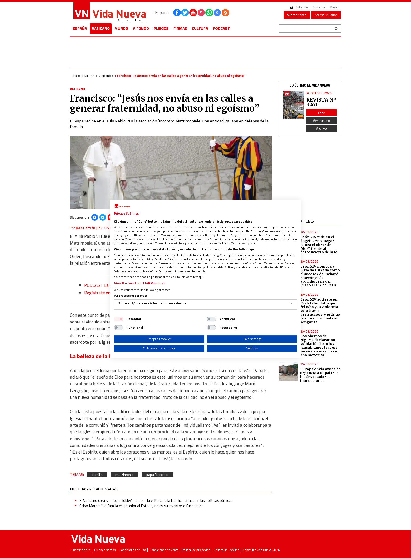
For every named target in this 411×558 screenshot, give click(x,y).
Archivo (321, 128)
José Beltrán (85, 228)
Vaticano (101, 28)
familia (97, 474)
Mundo (121, 28)
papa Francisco (157, 474)
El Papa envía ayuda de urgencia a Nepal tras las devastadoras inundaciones (320, 375)
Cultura (200, 28)
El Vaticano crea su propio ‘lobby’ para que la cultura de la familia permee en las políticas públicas (156, 500)
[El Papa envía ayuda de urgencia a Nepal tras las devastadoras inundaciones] (288, 371)
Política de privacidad (196, 550)
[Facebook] (94, 217)
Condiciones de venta (164, 550)
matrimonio (124, 474)
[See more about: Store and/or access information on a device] (291, 303)
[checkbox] (118, 319)
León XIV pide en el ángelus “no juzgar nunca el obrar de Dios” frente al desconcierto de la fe (318, 244)
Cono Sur (319, 7)
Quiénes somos (105, 550)
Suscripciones (296, 14)
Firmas (180, 28)
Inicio (76, 75)
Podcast (221, 28)
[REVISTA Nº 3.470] (293, 105)
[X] (102, 217)
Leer (321, 112)
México (334, 7)
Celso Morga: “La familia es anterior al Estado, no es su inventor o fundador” (140, 506)
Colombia (302, 7)
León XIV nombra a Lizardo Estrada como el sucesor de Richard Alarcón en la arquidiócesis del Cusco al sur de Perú (320, 275)
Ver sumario (321, 120)
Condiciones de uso (132, 550)
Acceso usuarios (326, 14)
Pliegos (161, 28)
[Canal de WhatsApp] (209, 12)
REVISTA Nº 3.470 (321, 102)
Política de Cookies (226, 550)
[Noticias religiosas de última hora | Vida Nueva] (109, 12)
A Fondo (141, 28)
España (80, 28)
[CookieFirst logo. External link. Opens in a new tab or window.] (122, 206)
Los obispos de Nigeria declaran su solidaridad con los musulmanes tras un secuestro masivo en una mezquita (318, 345)
